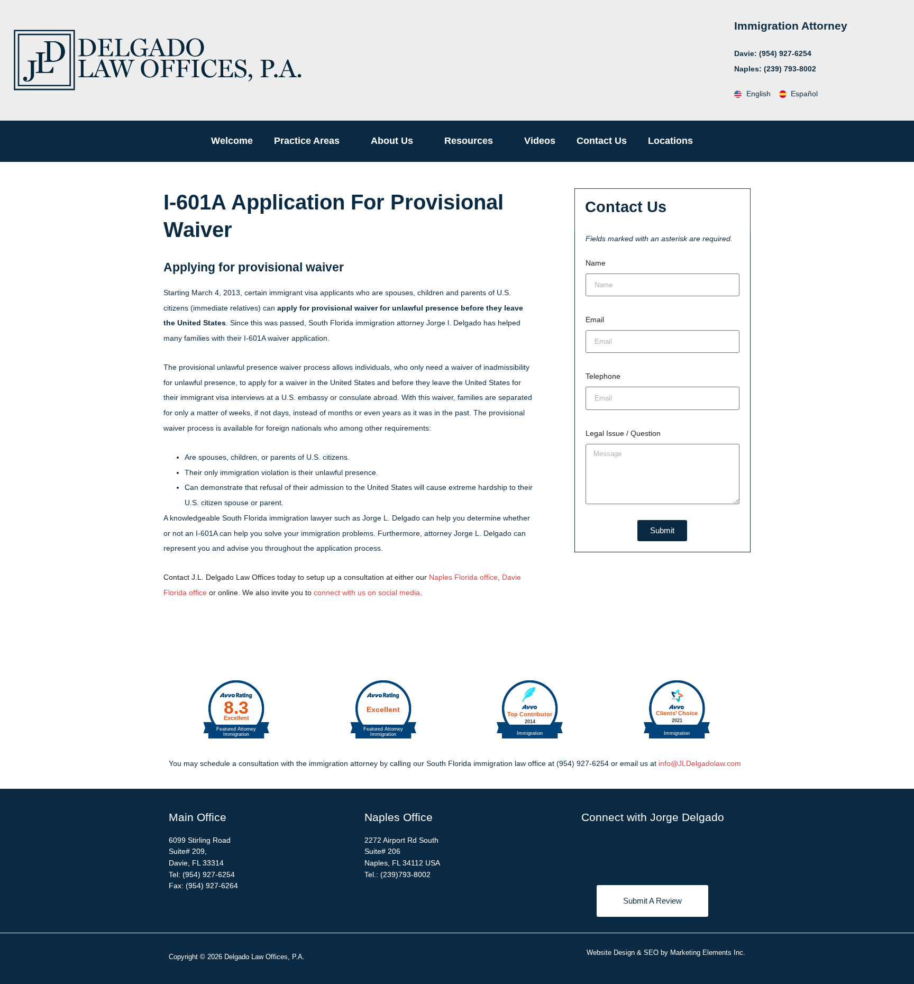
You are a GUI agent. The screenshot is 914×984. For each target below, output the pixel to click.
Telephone (603, 376)
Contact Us (602, 140)
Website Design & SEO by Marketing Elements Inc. (666, 952)
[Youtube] (667, 850)
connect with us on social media (367, 592)
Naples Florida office (463, 577)
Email (595, 319)
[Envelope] (696, 850)
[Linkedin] (638, 850)
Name (596, 263)
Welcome (232, 140)
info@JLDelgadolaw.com (700, 763)
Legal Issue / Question (623, 433)
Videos (539, 140)
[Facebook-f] (609, 850)
